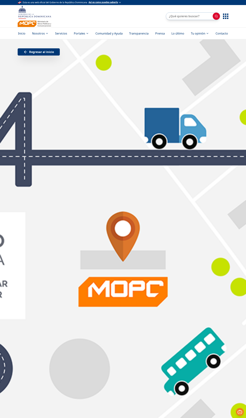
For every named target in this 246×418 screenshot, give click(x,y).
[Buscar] (216, 16)
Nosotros (38, 33)
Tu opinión (198, 33)
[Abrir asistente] (240, 412)
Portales (79, 33)
